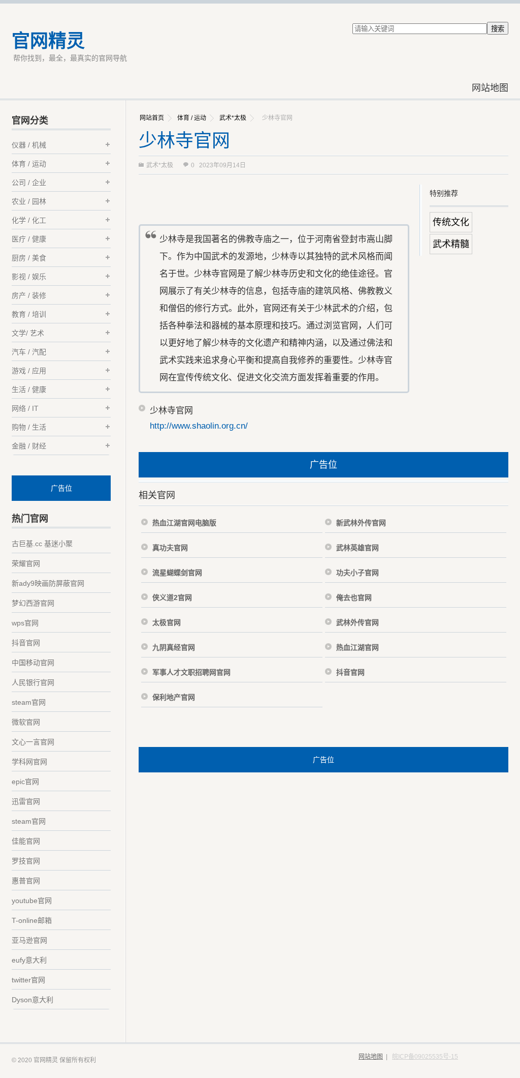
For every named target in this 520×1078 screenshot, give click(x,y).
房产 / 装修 (29, 295)
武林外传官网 (357, 622)
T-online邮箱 (32, 920)
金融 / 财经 (29, 446)
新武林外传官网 (361, 523)
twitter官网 (28, 980)
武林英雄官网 (357, 548)
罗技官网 (26, 861)
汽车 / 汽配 (29, 352)
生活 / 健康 (29, 389)
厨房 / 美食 (29, 258)
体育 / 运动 (191, 118)
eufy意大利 (29, 960)
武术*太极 (232, 118)
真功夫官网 (170, 548)
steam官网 (29, 702)
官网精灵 (48, 41)
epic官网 (25, 781)
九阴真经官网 (173, 647)
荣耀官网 (26, 563)
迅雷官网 (26, 801)
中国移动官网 (33, 662)
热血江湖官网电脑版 (184, 523)
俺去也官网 (354, 597)
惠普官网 (26, 881)
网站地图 (490, 88)
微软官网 (26, 722)
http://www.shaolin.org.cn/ (199, 426)
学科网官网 (29, 762)
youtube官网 (32, 900)
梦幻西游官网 (33, 603)
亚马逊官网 (29, 940)
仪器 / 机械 (29, 145)
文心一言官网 (33, 742)
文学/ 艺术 (28, 333)
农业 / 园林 (29, 201)
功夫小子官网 (357, 572)
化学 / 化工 (29, 220)
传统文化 (451, 222)
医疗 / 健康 (29, 239)
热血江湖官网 (357, 647)
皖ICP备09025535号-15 (425, 1056)
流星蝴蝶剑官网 (177, 572)
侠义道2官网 (172, 597)
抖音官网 (350, 672)
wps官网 (25, 623)
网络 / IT (25, 408)
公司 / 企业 (29, 182)
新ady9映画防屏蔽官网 (48, 583)
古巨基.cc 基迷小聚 (42, 544)
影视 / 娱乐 (29, 277)
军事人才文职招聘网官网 (191, 672)
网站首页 (152, 118)
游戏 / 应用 (29, 371)
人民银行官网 (33, 682)
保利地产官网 (173, 697)
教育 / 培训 (29, 314)
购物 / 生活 (29, 427)
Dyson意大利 (32, 1000)
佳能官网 (26, 841)
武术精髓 (451, 244)
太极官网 (166, 622)
